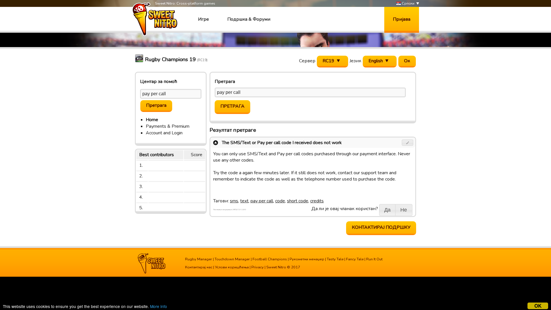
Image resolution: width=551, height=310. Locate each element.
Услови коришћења (232, 267)
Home (152, 120)
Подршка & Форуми (248, 19)
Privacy (257, 267)
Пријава (401, 19)
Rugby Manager (198, 259)
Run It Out (374, 259)
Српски (407, 3)
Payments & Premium (167, 126)
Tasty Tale (335, 259)
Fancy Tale (355, 259)
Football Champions (270, 259)
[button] (408, 143)
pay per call (262, 201)
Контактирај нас (198, 267)
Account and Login (164, 133)
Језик (355, 61)
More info (158, 306)
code (280, 201)
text (244, 201)
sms (234, 201)
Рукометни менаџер (307, 259)
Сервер (307, 61)
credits (317, 201)
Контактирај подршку (381, 227)
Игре (203, 19)
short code (297, 201)
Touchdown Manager (232, 259)
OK (538, 306)
